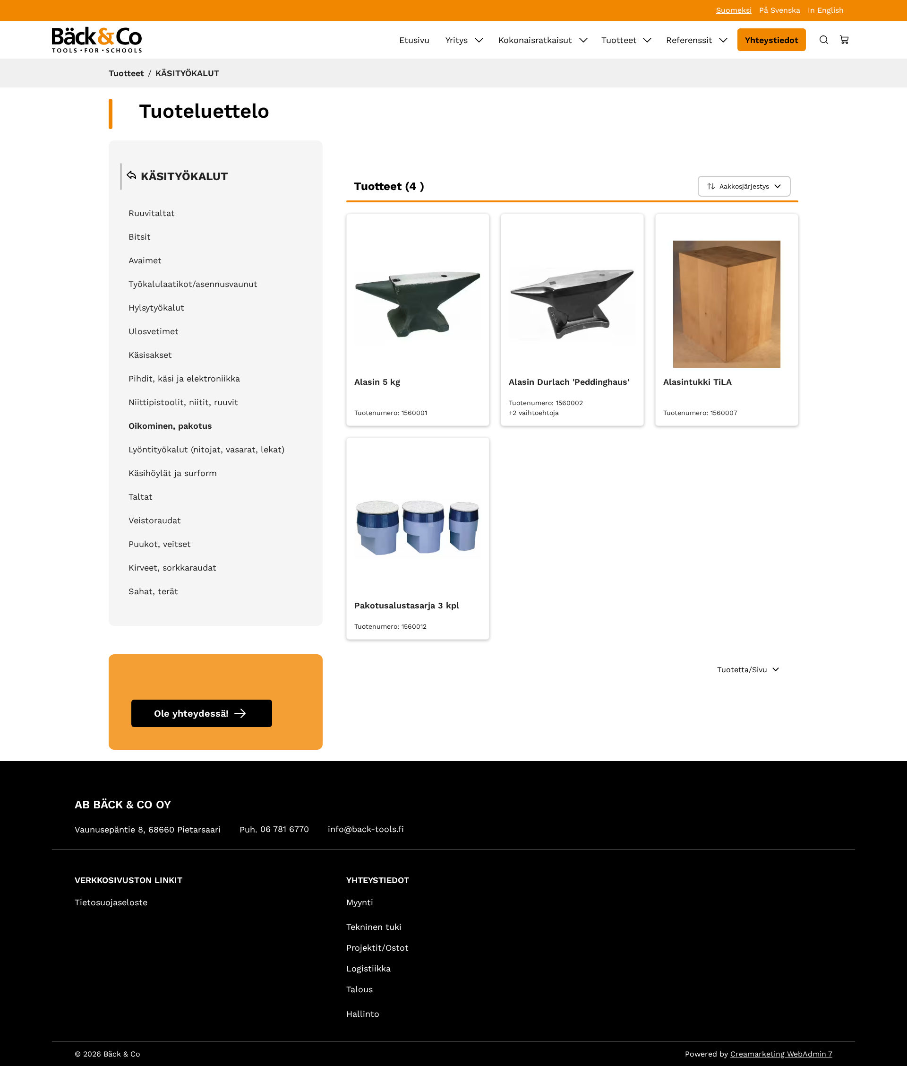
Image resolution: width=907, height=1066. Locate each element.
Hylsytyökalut (156, 307)
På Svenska (779, 10)
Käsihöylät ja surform (172, 473)
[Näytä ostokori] (844, 39)
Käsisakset (150, 355)
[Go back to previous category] (131, 176)
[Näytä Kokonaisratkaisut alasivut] (583, 39)
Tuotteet (619, 40)
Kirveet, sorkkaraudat (172, 567)
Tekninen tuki (374, 927)
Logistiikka (368, 968)
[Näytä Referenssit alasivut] (723, 39)
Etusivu (414, 40)
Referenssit (689, 40)
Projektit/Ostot (377, 948)
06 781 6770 (284, 829)
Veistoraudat (154, 520)
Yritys (456, 40)
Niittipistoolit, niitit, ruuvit (183, 402)
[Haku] (823, 39)
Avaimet (145, 260)
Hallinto (362, 1014)
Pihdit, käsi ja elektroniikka (184, 378)
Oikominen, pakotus (170, 426)
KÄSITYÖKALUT (187, 73)
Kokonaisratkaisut (535, 40)
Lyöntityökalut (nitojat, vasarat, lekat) (206, 449)
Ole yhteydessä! (191, 713)
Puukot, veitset (159, 544)
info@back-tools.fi (366, 829)
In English (826, 10)
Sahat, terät (153, 591)
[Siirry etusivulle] (97, 40)
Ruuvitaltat (151, 213)
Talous (359, 989)
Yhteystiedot (771, 40)
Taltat (140, 497)
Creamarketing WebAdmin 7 (781, 1053)
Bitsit (139, 237)
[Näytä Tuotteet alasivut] (647, 39)
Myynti (359, 902)
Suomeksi (734, 10)
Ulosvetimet (153, 331)
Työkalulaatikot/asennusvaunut (192, 284)
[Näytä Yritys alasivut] (479, 39)
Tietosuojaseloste (111, 902)
